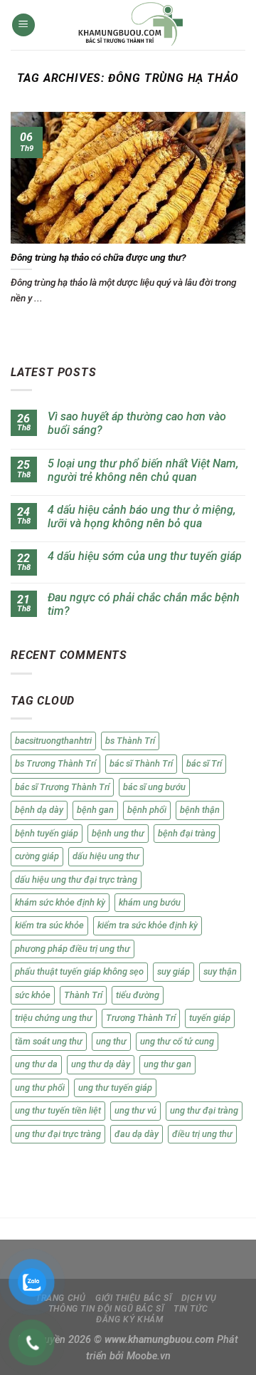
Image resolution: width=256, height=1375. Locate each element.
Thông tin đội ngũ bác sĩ (106, 1309)
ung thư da (36, 1064)
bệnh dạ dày (39, 809)
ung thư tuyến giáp (115, 1087)
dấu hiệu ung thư (106, 856)
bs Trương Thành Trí (55, 763)
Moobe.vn (149, 1356)
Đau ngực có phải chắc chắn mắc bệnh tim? (144, 604)
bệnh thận (200, 809)
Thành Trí (83, 995)
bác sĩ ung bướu (154, 787)
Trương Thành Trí (141, 1017)
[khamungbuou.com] (130, 25)
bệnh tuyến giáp (46, 833)
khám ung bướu (150, 902)
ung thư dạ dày (100, 1064)
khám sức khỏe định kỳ (60, 902)
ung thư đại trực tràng (58, 1133)
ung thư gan (167, 1064)
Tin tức (191, 1309)
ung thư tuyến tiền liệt (58, 1110)
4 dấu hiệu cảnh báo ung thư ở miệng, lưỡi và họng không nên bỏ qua (141, 516)
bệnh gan (95, 809)
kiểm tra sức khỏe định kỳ (147, 925)
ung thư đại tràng (204, 1110)
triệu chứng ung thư (53, 1017)
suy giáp (173, 971)
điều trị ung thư (202, 1133)
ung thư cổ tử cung (177, 1041)
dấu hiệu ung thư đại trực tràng (76, 879)
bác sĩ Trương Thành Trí (62, 787)
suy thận (220, 971)
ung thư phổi (40, 1087)
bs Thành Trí (130, 740)
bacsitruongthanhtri (53, 740)
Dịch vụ (199, 1298)
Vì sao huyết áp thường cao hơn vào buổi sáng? (137, 423)
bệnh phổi (146, 809)
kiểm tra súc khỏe (49, 925)
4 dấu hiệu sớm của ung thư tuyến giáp (145, 556)
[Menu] (23, 25)
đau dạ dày (136, 1133)
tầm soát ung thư (48, 1041)
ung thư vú (135, 1110)
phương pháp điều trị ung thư (72, 948)
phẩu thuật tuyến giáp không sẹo (79, 971)
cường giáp (37, 856)
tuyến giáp (209, 1017)
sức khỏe (32, 995)
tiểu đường (137, 995)
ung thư (111, 1041)
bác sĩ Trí (204, 763)
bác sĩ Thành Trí (141, 763)
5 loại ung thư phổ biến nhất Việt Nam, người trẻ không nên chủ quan (143, 470)
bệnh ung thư (118, 833)
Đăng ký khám (129, 1319)
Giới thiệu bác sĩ (133, 1298)
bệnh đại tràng (186, 833)
